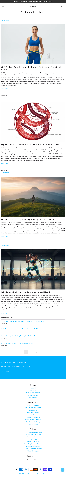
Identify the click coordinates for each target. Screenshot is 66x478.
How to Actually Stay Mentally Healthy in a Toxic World (27, 219)
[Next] (45, 352)
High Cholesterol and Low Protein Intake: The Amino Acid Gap (31, 144)
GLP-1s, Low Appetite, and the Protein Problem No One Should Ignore (23, 322)
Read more (4, 88)
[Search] (58, 6)
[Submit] (64, 371)
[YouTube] (39, 459)
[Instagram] (35, 459)
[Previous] (18, 352)
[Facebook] (27, 459)
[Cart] (62, 6)
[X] (31, 459)
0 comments (5, 20)
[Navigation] (3, 6)
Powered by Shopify (42, 473)
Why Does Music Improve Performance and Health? (26, 292)
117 (41, 352)
